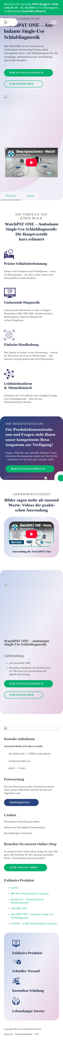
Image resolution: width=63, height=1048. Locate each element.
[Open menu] (54, 22)
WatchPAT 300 (18, 908)
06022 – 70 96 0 (17, 768)
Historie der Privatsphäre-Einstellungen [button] (24, 827)
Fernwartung (19, 802)
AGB (36, 1034)
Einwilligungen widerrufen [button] (18, 833)
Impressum (8, 1034)
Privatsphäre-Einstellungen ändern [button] (22, 821)
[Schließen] (59, 4)
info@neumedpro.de (19, 761)
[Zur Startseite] (5, 22)
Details (30, 195)
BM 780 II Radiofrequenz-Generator (30, 893)
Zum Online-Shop (21, 84)
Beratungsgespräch (26, 72)
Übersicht (11, 195)
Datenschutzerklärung (23, 1034)
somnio (14, 887)
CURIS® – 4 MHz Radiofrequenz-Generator (34, 923)
